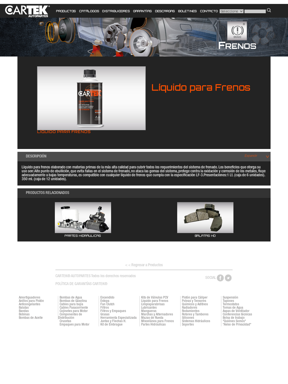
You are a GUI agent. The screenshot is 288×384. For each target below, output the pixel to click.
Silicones (188, 318)
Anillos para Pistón (31, 301)
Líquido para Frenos (154, 301)
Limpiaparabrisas (153, 304)
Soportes (188, 324)
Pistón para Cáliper (195, 297)
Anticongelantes (29, 304)
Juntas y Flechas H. (113, 321)
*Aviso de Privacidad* (237, 324)
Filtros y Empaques (113, 311)
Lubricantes (149, 308)
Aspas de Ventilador (236, 311)
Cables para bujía (71, 304)
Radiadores (189, 308)
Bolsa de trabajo (234, 318)
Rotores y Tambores (195, 314)
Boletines (187, 11)
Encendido (107, 297)
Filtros (104, 308)
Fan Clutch (107, 304)
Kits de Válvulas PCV (154, 297)
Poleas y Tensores (194, 301)
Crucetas (65, 321)
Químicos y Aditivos (195, 304)
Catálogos (89, 11)
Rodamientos (190, 311)
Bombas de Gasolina (73, 301)
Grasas (104, 314)
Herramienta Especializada (118, 318)
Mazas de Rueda (152, 318)
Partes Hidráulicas (83, 235)
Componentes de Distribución (70, 316)
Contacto (209, 11)
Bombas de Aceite (31, 318)
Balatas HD (205, 235)
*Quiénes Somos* (234, 321)
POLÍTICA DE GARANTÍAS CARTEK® (81, 284)
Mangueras (148, 311)
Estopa (104, 301)
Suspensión (230, 297)
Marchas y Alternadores (157, 314)
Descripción (36, 157)
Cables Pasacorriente (74, 308)
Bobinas (24, 314)
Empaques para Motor (74, 324)
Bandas (24, 311)
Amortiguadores (29, 297)
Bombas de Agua (71, 297)
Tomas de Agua (233, 308)
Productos (66, 11)
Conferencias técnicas (237, 314)
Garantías (142, 11)
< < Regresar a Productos (144, 265)
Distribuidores (116, 11)
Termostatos (231, 304)
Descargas (165, 11)
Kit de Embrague (111, 324)
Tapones (228, 301)
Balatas (24, 308)
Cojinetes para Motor (74, 311)
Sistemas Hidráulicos (196, 321)
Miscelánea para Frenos (157, 321)
